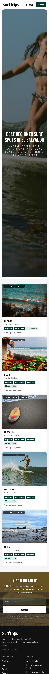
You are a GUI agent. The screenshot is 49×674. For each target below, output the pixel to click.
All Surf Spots (32, 661)
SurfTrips (11, 5)
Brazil (4, 669)
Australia (6, 661)
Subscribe (24, 609)
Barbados (6, 665)
